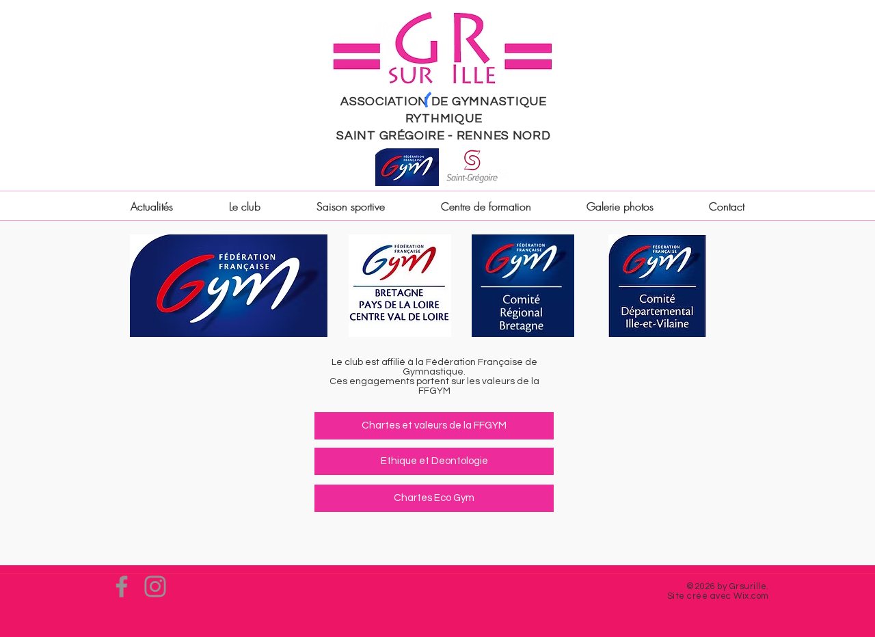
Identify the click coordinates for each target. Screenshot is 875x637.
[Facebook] (121, 586)
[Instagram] (155, 586)
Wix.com (751, 596)
